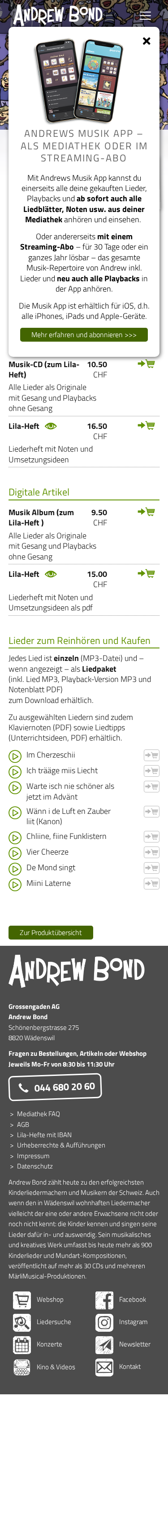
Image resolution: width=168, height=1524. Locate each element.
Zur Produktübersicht (51, 932)
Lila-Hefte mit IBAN (44, 1135)
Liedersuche (53, 1322)
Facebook (132, 1299)
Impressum (33, 1156)
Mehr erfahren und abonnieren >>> (84, 334)
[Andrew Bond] (77, 971)
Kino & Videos (55, 1367)
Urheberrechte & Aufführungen (61, 1145)
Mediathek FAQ (38, 1114)
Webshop (49, 1299)
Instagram (133, 1322)
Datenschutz (35, 1166)
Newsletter (134, 1344)
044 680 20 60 (63, 1087)
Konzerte (48, 1344)
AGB (23, 1124)
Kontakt (129, 1366)
